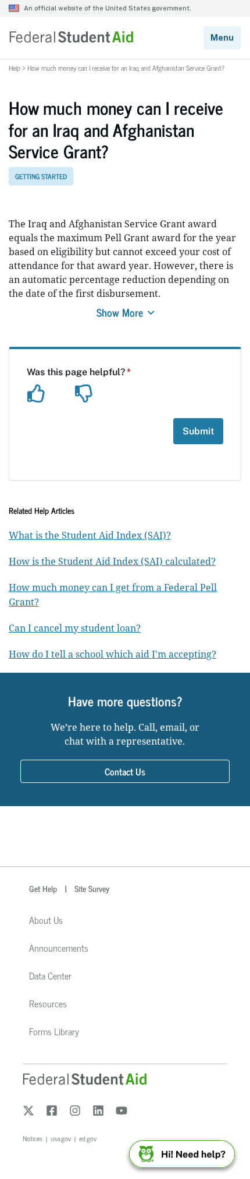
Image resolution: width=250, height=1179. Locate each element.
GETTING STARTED (41, 176)
